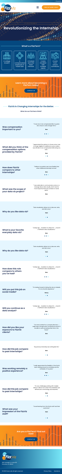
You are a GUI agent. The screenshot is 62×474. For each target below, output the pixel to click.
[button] (37, 7)
